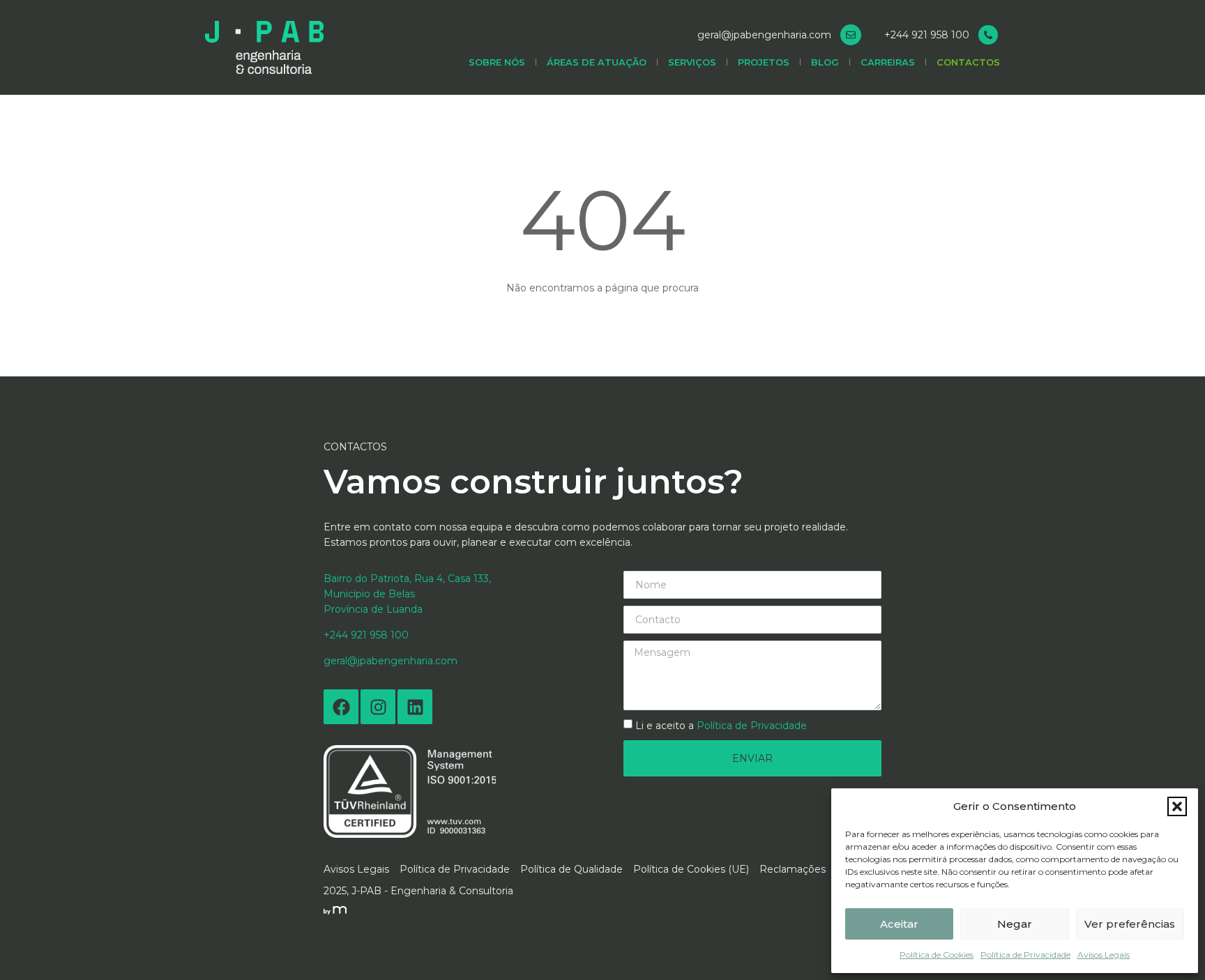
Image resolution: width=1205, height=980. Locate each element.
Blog (825, 62)
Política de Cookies (936, 954)
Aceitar (899, 924)
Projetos (763, 62)
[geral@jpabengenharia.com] (850, 34)
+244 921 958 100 (926, 35)
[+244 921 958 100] (988, 35)
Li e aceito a (721, 725)
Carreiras (888, 62)
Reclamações (792, 869)
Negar (1014, 924)
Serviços (692, 62)
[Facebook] (341, 706)
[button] (1177, 806)
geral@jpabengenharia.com (764, 35)
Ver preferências (1129, 924)
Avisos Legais (1103, 954)
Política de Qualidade (571, 869)
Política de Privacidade (1025, 954)
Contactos (968, 62)
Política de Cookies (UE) (691, 869)
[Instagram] (378, 706)
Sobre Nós (497, 62)
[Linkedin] (414, 706)
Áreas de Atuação (596, 62)
